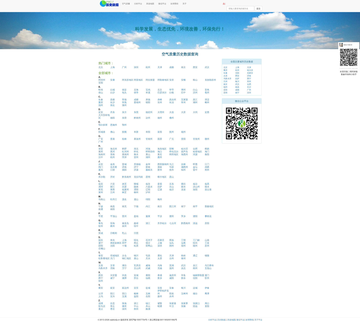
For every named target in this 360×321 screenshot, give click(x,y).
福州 (183, 131)
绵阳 (148, 199)
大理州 (161, 112)
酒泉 (160, 167)
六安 (112, 183)
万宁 (124, 268)
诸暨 (160, 303)
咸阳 (171, 278)
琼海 (112, 223)
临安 (100, 183)
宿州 (183, 245)
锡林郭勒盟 (198, 275)
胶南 (148, 167)
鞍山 (195, 79)
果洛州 (137, 138)
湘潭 (124, 278)
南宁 (183, 206)
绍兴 (195, 242)
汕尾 (183, 242)
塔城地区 (114, 255)
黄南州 (125, 154)
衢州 (112, 226)
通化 (160, 255)
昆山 (171, 176)
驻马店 (101, 306)
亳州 (207, 92)
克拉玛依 (138, 176)
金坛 (195, 167)
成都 (171, 67)
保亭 (136, 92)
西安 (195, 67)
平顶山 (113, 216)
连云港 (208, 189)
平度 (100, 216)
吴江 (195, 265)
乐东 (171, 183)
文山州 (137, 268)
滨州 (195, 92)
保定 (124, 89)
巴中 (183, 92)
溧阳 (136, 189)
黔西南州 (185, 223)
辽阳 (148, 189)
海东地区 (162, 148)
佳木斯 (113, 167)
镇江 (148, 303)
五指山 (208, 268)
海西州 (184, 154)
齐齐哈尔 (162, 223)
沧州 (160, 102)
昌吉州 (172, 99)
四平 (124, 242)
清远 (195, 223)
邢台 (136, 278)
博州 (183, 89)
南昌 (112, 206)
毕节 (171, 89)
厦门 (207, 275)
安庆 (171, 79)
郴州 (207, 102)
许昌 (124, 275)
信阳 (195, 278)
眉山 (136, 199)
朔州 (171, 245)
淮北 (136, 148)
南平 (195, 206)
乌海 (160, 265)
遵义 (100, 308)
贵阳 (183, 138)
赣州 (207, 138)
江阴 (112, 169)
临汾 (195, 183)
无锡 (160, 268)
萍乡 (183, 216)
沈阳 (112, 245)
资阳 (207, 306)
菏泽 (124, 157)
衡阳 (207, 154)
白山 (195, 89)
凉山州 (196, 186)
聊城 (136, 183)
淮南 (112, 154)
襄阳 (148, 275)
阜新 (136, 131)
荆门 (100, 167)
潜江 (148, 223)
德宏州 (149, 112)
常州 (183, 102)
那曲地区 (209, 206)
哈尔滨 (184, 148)
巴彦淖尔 (162, 92)
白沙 (112, 92)
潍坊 (124, 265)
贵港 (112, 138)
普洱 (124, 216)
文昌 (100, 265)
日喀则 (113, 233)
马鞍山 (101, 199)
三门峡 (196, 240)
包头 (124, 92)
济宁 (136, 167)
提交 (258, 8)
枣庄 (112, 308)
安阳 (100, 82)
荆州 (207, 169)
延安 (112, 287)
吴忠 (183, 268)
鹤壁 (124, 148)
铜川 (136, 255)
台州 (171, 258)
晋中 (195, 169)
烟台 (195, 293)
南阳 (112, 209)
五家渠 (184, 99)
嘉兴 (100, 169)
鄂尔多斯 (102, 124)
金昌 (112, 164)
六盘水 (149, 186)
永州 (171, 296)
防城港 (101, 131)
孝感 (160, 275)
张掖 (183, 306)
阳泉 (171, 293)
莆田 (171, 216)
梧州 (195, 268)
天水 (148, 258)
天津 (160, 67)
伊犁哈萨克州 (163, 292)
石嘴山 (101, 248)
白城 (112, 89)
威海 (148, 265)
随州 (195, 245)
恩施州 (113, 124)
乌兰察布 (209, 265)
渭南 (112, 268)
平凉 (160, 216)
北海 (136, 89)
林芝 (124, 192)
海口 (160, 151)
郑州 (136, 308)
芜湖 (171, 265)
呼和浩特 (150, 151)
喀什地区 (162, 176)
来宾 (124, 183)
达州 (148, 117)
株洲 (148, 308)
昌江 (195, 99)
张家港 (172, 303)
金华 (148, 164)
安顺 (183, 79)
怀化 (136, 151)
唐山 (136, 258)
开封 (112, 176)
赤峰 (160, 99)
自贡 (112, 303)
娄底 (160, 183)
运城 (195, 287)
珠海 (124, 303)
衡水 (136, 154)
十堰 (124, 245)
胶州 (160, 169)
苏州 (207, 245)
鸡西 (207, 167)
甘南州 (149, 138)
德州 (160, 117)
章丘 (112, 306)
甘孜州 (196, 138)
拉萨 (160, 186)
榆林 (136, 293)
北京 (100, 67)
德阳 (112, 117)
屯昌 (148, 255)
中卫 (171, 306)
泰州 (183, 258)
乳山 (124, 233)
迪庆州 (172, 275)
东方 (124, 112)
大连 (171, 112)
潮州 (195, 102)
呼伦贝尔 (173, 151)
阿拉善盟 (150, 79)
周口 (207, 303)
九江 (171, 164)
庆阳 (207, 223)
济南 (124, 167)
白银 (171, 92)
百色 (207, 89)
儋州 (171, 117)
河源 (195, 154)
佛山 (112, 131)
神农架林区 (116, 242)
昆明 (148, 176)
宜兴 (112, 296)
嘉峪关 (149, 169)
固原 (160, 138)
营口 (124, 293)
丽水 (183, 186)
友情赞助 (174, 3)
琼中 (136, 226)
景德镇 (137, 164)
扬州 (160, 296)
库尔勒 (101, 176)
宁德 (136, 206)
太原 (160, 258)
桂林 (124, 138)
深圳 (136, 67)
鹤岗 (207, 148)
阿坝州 (101, 79)
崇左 (112, 105)
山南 (207, 240)
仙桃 (148, 278)
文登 (112, 265)
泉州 (124, 226)
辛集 (183, 275)
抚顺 (124, 131)
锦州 (183, 169)
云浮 (100, 293)
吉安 (100, 164)
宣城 (136, 275)
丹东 (112, 112)
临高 (207, 183)
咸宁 (112, 278)
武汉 (207, 67)
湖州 (148, 157)
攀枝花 (208, 216)
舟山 (148, 306)
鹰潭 (207, 293)
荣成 (100, 233)
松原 (136, 245)
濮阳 (195, 216)
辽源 (160, 189)
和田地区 (173, 154)
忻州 (207, 278)
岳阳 (148, 296)
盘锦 (136, 216)
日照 (136, 233)
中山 (136, 306)
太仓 (124, 255)
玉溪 (124, 296)
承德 (148, 99)
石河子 (149, 240)
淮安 (100, 148)
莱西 (112, 189)
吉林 (183, 164)
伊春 (207, 287)
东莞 (136, 112)
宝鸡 (148, 89)
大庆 (183, 112)
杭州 (148, 67)
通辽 (195, 255)
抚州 (171, 131)
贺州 (136, 157)
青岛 (100, 223)
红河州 (125, 151)
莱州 (100, 192)
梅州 (160, 199)
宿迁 (148, 242)
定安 (100, 112)
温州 (171, 268)
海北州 (113, 148)
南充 (124, 206)
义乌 (100, 296)
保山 (100, 92)
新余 (183, 278)
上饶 (160, 242)
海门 (207, 151)
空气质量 (126, 3)
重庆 (100, 102)
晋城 (124, 164)
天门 (112, 258)
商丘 (136, 242)
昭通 (160, 306)
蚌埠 (100, 89)
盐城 (148, 287)
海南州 (101, 154)
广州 (124, 67)
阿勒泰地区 (163, 79)
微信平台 (162, 3)
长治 (171, 102)
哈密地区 (197, 151)
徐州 (100, 280)
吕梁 (124, 186)
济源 (136, 169)
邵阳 (100, 245)
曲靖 (136, 223)
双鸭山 (149, 245)
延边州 (125, 287)
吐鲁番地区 (104, 258)
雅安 (100, 287)
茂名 (124, 199)
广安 (100, 138)
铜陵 (207, 255)
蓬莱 (148, 216)
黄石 (160, 154)
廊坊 (183, 183)
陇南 (136, 186)
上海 (112, 67)
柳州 (136, 192)
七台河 (172, 223)
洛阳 (195, 189)
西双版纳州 (163, 164)
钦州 (100, 226)
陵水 (207, 186)
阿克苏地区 (127, 79)
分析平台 (138, 3)
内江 (148, 206)
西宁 (100, 278)
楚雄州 (137, 102)
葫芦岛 (184, 151)
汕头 (171, 242)
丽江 (112, 186)
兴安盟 (113, 275)
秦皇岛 (125, 223)
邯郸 (171, 148)
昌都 (112, 99)
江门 (207, 164)
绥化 (136, 240)
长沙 (112, 102)
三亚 (207, 242)
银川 (183, 287)
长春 (100, 99)
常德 (124, 99)
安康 (112, 79)
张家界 (184, 303)
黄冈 (100, 151)
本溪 (148, 92)
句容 (171, 167)
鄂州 (124, 124)
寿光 (112, 240)
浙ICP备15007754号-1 (139, 319)
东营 (124, 117)
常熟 (124, 102)
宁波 (100, 206)
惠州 (160, 157)
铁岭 (183, 255)
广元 (171, 138)
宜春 (171, 287)
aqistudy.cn (115, 319)
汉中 (100, 157)
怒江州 (172, 206)
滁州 (124, 105)
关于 (184, 3)
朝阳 (148, 102)
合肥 (195, 148)
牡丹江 (113, 199)
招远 (195, 306)
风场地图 (150, 3)
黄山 (148, 154)
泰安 (100, 255)
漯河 (100, 186)
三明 (183, 240)
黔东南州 (126, 176)
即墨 (195, 164)
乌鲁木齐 (102, 268)
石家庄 (161, 240)
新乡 (160, 278)
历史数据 (221, 319)
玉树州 (184, 293)
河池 (148, 148)
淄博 (100, 303)
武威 (148, 268)
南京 (183, 67)
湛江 (136, 303)
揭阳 (124, 169)
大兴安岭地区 (104, 116)
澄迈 (207, 99)
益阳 (136, 296)
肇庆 (124, 306)
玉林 (148, 293)
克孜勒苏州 (210, 79)
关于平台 (258, 319)
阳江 (112, 293)
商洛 (171, 240)
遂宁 (100, 242)
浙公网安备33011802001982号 (163, 319)
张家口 (196, 303)
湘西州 (184, 167)
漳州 (124, 308)
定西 (207, 112)
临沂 (171, 189)
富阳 (160, 131)
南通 (100, 209)
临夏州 (125, 189)
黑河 (112, 151)
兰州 (112, 192)
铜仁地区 (126, 258)
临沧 (148, 183)
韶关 (100, 240)
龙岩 (183, 189)
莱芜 (100, 189)
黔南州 (137, 117)
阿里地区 (138, 79)
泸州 (148, 192)
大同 (195, 112)
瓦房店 (137, 265)
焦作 (171, 169)
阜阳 (148, 131)
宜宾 (136, 287)
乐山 (171, 186)
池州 (100, 105)
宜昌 (160, 287)
